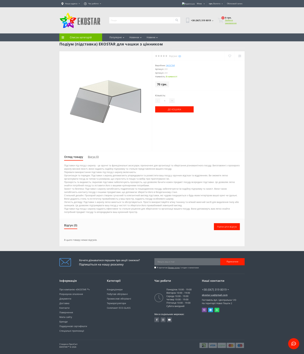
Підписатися (232, 261)
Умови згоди (174, 267)
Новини (151, 37)
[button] (70, 3)
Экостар (170, 65)
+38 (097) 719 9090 (195, 33)
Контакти (64, 307)
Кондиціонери (115, 289)
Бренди (63, 321)
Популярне (115, 37)
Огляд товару (73, 157)
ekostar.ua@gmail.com (215, 295)
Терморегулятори (116, 303)
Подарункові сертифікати (73, 326)
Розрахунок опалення (71, 294)
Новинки (134, 37)
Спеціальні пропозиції (71, 330)
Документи (65, 298)
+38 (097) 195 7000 (211, 292)
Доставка (64, 303)
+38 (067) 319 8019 (195, 29)
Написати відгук (227, 226)
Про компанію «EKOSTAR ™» (74, 289)
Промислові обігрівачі (119, 298)
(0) (179, 55)
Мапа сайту (65, 317)
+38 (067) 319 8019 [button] (214, 289)
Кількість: (160, 95)
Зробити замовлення (231, 21)
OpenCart (73, 344)
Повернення (66, 312)
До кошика (164, 109)
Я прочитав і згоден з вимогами (178, 267)
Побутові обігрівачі (117, 294)
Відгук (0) (93, 157)
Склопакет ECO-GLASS (119, 307)
